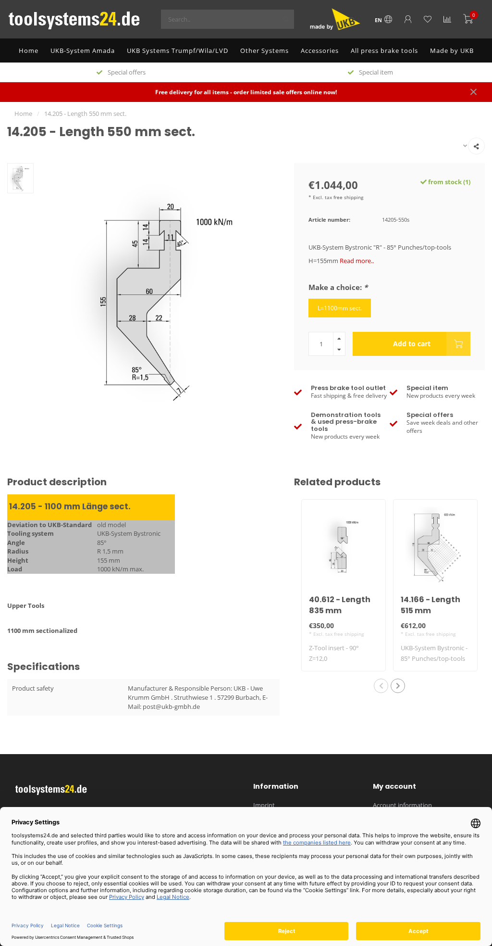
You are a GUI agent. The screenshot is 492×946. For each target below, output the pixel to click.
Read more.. (357, 260)
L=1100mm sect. (340, 308)
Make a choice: (338, 287)
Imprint (264, 805)
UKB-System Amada (82, 50)
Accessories (320, 50)
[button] (381, 686)
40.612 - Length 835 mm (339, 605)
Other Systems (264, 50)
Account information (402, 805)
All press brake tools (384, 50)
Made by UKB (452, 50)
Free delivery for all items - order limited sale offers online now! (246, 92)
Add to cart (411, 343)
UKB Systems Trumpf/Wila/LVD (177, 50)
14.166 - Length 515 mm (430, 605)
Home (28, 50)
